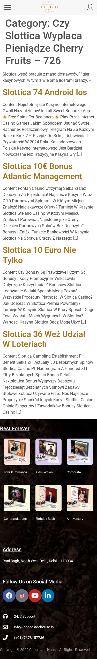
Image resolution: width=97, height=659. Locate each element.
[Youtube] (34, 595)
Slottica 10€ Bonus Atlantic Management (42, 171)
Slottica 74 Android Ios (45, 92)
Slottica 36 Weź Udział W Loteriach (44, 339)
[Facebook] (9, 595)
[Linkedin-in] (47, 595)
